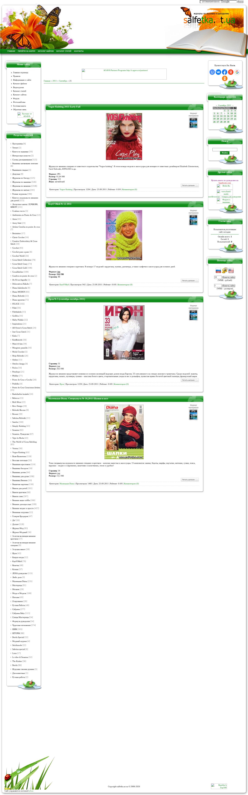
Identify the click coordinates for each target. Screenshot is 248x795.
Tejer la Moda (18, 438)
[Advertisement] (124, 63)
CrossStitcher (17, 272)
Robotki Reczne (19, 410)
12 (214, 116)
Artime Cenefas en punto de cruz (26, 227)
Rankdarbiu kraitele (20, 394)
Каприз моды (18, 557)
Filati (14, 308)
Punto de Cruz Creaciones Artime (26, 388)
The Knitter (17, 661)
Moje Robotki (18, 356)
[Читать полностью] (189, 187)
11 (235, 113)
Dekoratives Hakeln (20, 284)
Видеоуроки (18, 87)
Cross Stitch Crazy (20, 264)
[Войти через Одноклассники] (224, 78)
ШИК (14, 629)
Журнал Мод (18, 528)
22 (225, 119)
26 (214, 122)
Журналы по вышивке (21, 182)
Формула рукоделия (21, 621)
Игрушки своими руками (23, 669)
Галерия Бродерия (20, 516)
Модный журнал (19, 641)
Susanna (15, 430)
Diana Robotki (18, 296)
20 (218, 119)
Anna (14, 219)
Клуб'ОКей (17, 561)
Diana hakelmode (19, 288)
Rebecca (15, 398)
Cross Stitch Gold (19, 268)
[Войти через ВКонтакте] (218, 72)
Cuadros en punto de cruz (23, 276)
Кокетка (15, 565)
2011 (54, 81)
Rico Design (17, 406)
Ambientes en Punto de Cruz (24, 215)
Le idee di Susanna (20, 657)
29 (225, 122)
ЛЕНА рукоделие (19, 573)
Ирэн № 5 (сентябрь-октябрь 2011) (66, 299)
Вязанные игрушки (20, 512)
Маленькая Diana (19, 581)
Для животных (18, 673)
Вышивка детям (19, 472)
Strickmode (17, 645)
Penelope (16, 372)
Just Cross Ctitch (19, 332)
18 (235, 116)
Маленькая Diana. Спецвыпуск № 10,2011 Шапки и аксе (78, 398)
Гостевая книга (19, 106)
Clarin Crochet (18, 237)
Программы (17, 144)
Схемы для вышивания (22, 160)
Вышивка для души (20, 476)
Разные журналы (19, 194)
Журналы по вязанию (21, 186)
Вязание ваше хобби (21, 500)
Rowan (15, 414)
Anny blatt (16, 223)
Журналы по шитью (20, 190)
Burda (14, 665)
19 (214, 119)
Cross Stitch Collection (21, 260)
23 (228, 119)
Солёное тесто (18, 211)
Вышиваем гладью (20, 170)
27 (218, 122)
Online (15, 360)
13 (218, 116)
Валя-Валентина (19, 456)
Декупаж (16, 174)
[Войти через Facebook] (224, 72)
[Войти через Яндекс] (230, 72)
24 (232, 119)
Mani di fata (17, 344)
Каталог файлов (20, 84)
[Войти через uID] (212, 72)
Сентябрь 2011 (224, 105)
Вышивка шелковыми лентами (25, 164)
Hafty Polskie (18, 320)
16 (228, 116)
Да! (13, 520)
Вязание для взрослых (21, 504)
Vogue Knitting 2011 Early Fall (64, 106)
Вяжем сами (17, 496)
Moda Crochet (18, 352)
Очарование (17, 601)
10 (232, 113)
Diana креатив (18, 300)
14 (221, 116)
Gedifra (15, 316)
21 (221, 119)
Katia (14, 336)
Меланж (15, 589)
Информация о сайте (22, 80)
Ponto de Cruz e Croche (22, 380)
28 (221, 122)
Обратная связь (19, 110)
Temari (15, 148)
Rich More (16, 402)
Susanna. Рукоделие (20, 434)
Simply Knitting (19, 426)
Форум (16, 99)
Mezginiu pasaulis (19, 348)
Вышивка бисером (20, 468)
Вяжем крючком (19, 492)
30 (228, 122)
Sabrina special (18, 649)
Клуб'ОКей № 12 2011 (60, 203)
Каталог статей (19, 91)
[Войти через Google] (237, 72)
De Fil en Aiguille (19, 280)
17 (232, 116)
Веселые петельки (20, 460)
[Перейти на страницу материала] (124, 159)
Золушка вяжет (18, 549)
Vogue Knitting (18, 452)
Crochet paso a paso (20, 252)
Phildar (15, 376)
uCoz (31, 791)
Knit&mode (17, 340)
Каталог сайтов (19, 95)
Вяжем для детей (19, 488)
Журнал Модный (19, 532)
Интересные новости (21, 156)
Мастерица (17, 585)
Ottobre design (18, 364)
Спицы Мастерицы (20, 617)
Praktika (15, 384)
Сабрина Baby (18, 613)
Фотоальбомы (19, 102)
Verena (15, 448)
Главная (47, 81)
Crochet (15, 248)
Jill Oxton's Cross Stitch (22, 328)
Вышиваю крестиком (21, 464)
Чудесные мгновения (21, 625)
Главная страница (20, 73)
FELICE (15, 304)
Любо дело (17, 577)
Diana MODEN (18, 292)
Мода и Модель (19, 593)
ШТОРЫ (16, 633)
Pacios (15, 368)
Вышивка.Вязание (20, 480)
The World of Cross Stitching (24, 442)
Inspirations (17, 324)
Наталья (15, 597)
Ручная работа (18, 677)
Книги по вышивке (20, 152)
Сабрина (16, 609)
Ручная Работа (18, 605)
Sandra (15, 422)
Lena (14, 653)
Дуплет (15, 524)
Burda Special (18, 637)
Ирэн (14, 553)
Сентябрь (63, 81)
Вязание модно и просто (23, 508)
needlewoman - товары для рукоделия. (224, 197)
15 (225, 116)
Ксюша (15, 569)
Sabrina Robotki (19, 418)
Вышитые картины (20, 484)
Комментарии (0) (129, 189)
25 (235, 119)
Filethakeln (17, 312)
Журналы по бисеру (21, 178)
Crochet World (18, 256)
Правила (16, 76)
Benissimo (16, 233)
